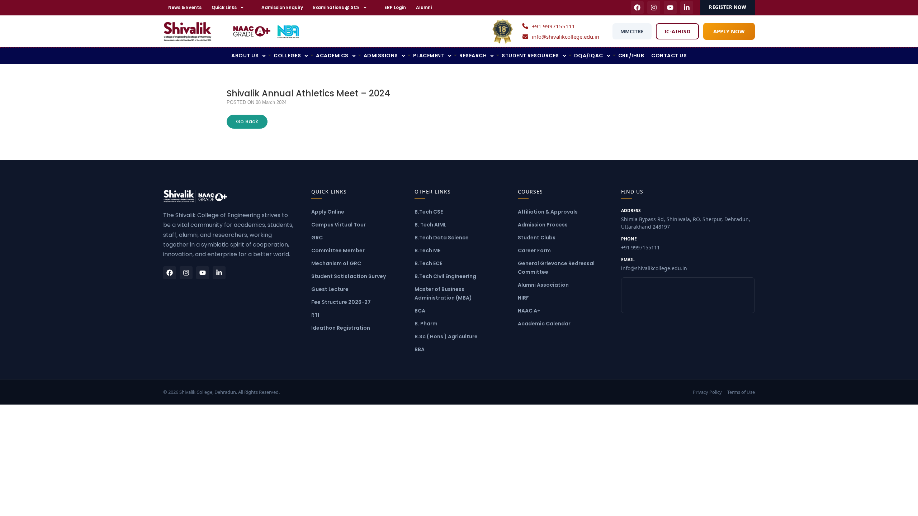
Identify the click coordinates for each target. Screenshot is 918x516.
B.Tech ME (427, 250)
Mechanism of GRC (336, 263)
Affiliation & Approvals (548, 211)
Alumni (424, 7)
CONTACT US (669, 55)
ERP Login (395, 7)
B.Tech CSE (429, 211)
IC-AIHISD (677, 31)
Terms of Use (741, 392)
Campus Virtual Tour (338, 224)
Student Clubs (536, 237)
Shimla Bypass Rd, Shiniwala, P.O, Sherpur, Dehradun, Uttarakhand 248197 (685, 218)
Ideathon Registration (340, 327)
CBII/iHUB (631, 55)
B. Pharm (426, 323)
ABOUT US (245, 55)
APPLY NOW (729, 31)
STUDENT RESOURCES (530, 55)
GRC (317, 237)
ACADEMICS (332, 55)
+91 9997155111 (553, 26)
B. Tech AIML (430, 224)
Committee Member (338, 250)
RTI (315, 315)
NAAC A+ (529, 310)
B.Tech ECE (428, 263)
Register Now (727, 7)
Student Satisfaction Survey (348, 276)
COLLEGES (287, 55)
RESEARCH (473, 55)
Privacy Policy (707, 392)
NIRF (523, 297)
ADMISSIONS (381, 55)
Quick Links (224, 7)
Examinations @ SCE (336, 7)
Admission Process (543, 224)
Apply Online (327, 211)
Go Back (247, 121)
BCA (420, 310)
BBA (420, 349)
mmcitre (632, 31)
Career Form (534, 250)
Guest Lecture (330, 289)
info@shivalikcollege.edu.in (565, 36)
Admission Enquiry (282, 7)
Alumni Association (543, 284)
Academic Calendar (544, 323)
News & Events (185, 7)
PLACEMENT (429, 55)
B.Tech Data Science (442, 237)
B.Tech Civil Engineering (445, 276)
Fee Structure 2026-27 (341, 302)
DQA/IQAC (588, 55)
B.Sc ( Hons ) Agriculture (446, 336)
